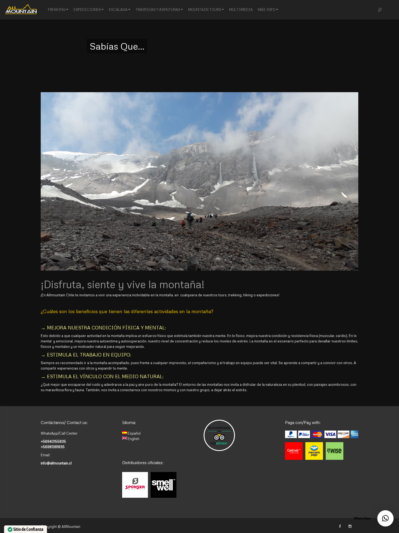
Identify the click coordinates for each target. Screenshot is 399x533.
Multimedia (241, 9)
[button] (385, 518)
